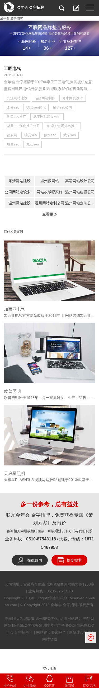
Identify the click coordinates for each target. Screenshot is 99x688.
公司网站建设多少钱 (19, 192)
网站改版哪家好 (50, 192)
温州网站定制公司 (49, 203)
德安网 (12, 135)
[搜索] (61, 8)
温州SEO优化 (46, 618)
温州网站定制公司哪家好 (80, 203)
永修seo (13, 107)
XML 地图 (49, 668)
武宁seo (69, 135)
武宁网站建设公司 (47, 117)
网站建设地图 (80, 632)
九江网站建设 (17, 98)
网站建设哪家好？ (51, 632)
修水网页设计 (72, 98)
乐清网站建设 (19, 181)
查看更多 (49, 214)
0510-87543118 (41, 539)
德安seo (30, 135)
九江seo (32, 144)
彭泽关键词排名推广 (62, 126)
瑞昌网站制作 (45, 98)
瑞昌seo (13, 144)
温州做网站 (49, 181)
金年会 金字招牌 (11, 18)
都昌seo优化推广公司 (23, 126)
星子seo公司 (62, 107)
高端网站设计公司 (80, 181)
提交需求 (74, 560)
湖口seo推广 (16, 117)
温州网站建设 (19, 203)
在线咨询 (34, 560)
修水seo (50, 135)
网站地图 (49, 639)
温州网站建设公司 (80, 192)
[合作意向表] (76, 8)
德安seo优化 (36, 107)
